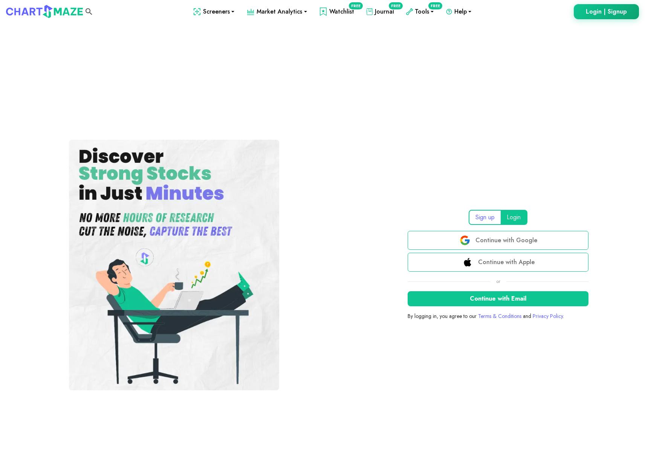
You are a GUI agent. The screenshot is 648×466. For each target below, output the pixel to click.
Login (514, 217)
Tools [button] (426, 11)
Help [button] (460, 11)
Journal (386, 11)
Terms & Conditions (499, 316)
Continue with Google (506, 240)
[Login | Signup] (606, 11)
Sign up (485, 217)
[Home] (44, 11)
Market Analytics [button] (279, 11)
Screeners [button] (216, 11)
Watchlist (343, 11)
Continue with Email (498, 298)
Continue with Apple (506, 262)
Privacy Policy (548, 316)
